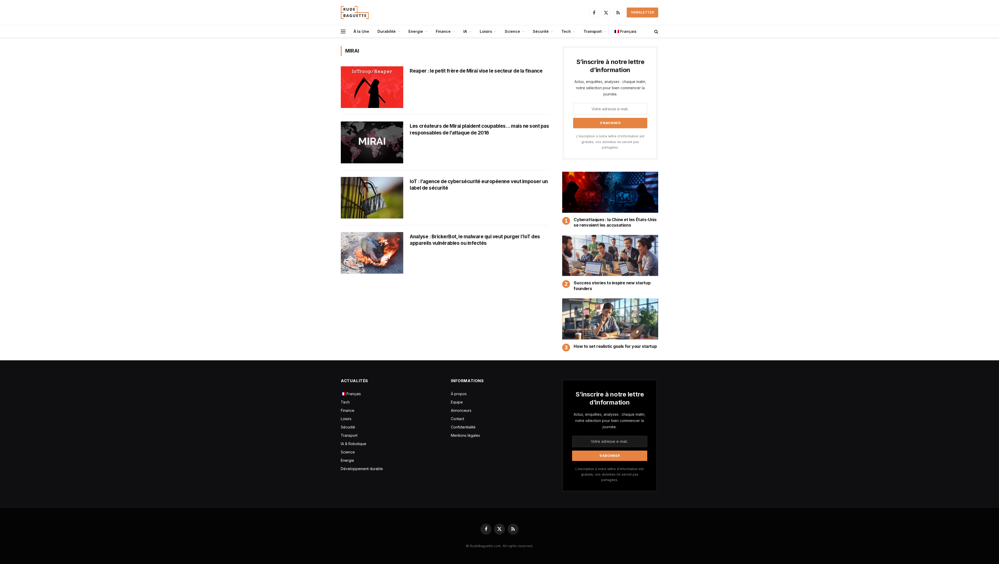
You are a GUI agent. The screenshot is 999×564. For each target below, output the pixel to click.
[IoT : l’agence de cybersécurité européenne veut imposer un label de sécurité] (372, 198)
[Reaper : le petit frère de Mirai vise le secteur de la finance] (372, 87)
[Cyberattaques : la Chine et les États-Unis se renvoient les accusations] (610, 192)
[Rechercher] (655, 31)
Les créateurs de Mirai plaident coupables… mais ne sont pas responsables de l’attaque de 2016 (479, 129)
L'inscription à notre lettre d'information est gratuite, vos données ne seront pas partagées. (610, 141)
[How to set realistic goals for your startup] (610, 318)
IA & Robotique (353, 443)
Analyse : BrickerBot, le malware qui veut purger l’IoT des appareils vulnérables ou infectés (475, 240)
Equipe (457, 402)
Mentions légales (465, 435)
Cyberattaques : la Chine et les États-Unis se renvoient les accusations (615, 222)
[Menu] (343, 31)
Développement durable (362, 468)
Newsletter (642, 12)
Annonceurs (461, 410)
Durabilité (386, 31)
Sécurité (541, 31)
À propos (459, 394)
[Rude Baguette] (355, 12)
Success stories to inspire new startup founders (612, 285)
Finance (443, 31)
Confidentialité (463, 427)
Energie (415, 31)
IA (465, 31)
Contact (457, 418)
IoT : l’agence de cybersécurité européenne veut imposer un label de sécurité (479, 184)
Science (512, 31)
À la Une (361, 31)
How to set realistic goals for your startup (615, 346)
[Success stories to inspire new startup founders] (610, 255)
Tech (566, 31)
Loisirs (486, 31)
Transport (593, 31)
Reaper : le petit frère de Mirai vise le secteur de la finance (476, 71)
